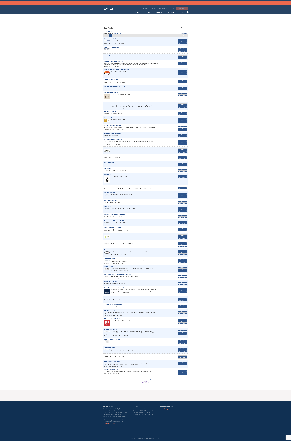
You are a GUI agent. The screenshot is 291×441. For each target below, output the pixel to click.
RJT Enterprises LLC (109, 310)
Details (105, 423)
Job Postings (148, 379)
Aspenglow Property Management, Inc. (114, 133)
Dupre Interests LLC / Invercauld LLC (114, 221)
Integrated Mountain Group (111, 234)
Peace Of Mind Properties (111, 200)
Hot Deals (184, 27)
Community (159, 12)
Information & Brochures (165, 379)
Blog (181, 12)
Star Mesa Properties (109, 192)
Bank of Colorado (109, 266)
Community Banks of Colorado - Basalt (114, 103)
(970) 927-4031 (152, 438)
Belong (148, 12)
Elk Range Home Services (111, 92)
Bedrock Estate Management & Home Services (116, 69)
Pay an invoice (170, 8)
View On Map (117, 33)
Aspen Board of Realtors (110, 329)
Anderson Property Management (112, 38)
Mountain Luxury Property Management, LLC (116, 214)
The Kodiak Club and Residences (113, 139)
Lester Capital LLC (109, 162)
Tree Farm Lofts (108, 148)
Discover (138, 12)
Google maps (111, 423)
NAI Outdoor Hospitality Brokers (112, 318)
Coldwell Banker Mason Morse (112, 361)
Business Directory (124, 379)
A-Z (110, 35)
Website (182, 48)
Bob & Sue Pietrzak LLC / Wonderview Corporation (117, 274)
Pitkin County (136, 3)
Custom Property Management (112, 187)
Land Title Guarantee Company (112, 125)
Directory (171, 12)
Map (182, 41)
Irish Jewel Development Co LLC (112, 227)
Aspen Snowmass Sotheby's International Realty (117, 287)
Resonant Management (110, 111)
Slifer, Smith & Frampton (110, 117)
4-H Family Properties (110, 55)
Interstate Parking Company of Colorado (115, 86)
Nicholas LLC (107, 174)
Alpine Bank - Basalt (109, 258)
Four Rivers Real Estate (110, 281)
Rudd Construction (109, 250)
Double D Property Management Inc (113, 61)
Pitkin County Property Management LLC (115, 298)
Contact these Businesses (175, 35)
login (159, 438)
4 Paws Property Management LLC (113, 304)
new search (184, 33)
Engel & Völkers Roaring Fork (112, 339)
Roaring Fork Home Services (111, 47)
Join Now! (182, 8)
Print (186, 35)
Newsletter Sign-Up (158, 8)
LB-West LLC (107, 206)
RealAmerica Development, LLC (112, 369)
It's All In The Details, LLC (111, 355)
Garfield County (157, 3)
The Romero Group (109, 242)
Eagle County (146, 3)
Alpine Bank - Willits (109, 347)
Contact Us (155, 379)
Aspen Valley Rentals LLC (111, 79)
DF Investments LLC (109, 156)
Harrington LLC (108, 168)
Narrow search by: (107, 31)
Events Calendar (134, 379)
